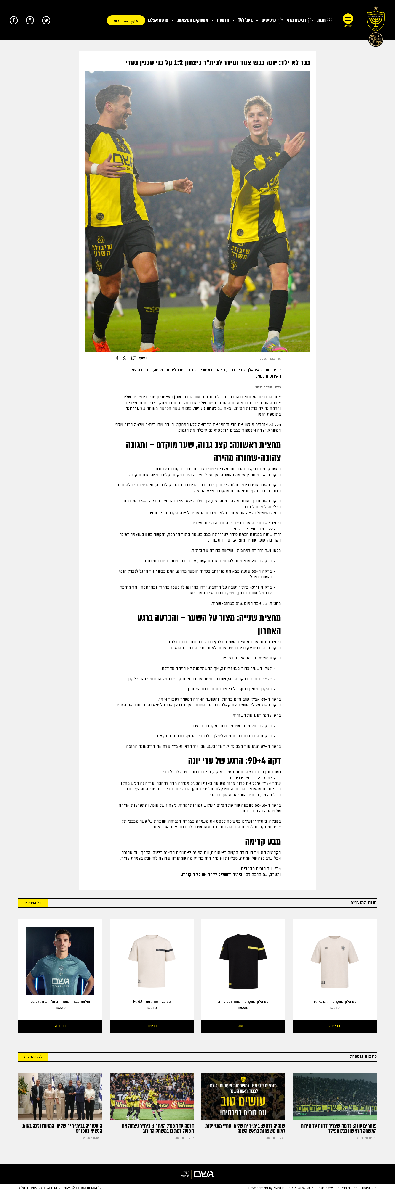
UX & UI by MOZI (301, 1188)
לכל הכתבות (33, 1057)
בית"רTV (245, 20)
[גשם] (197, 1174)
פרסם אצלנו (158, 20)
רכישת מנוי (296, 20)
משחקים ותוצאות (192, 20)
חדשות (223, 20)
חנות (321, 20)
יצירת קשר (326, 1188)
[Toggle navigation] (348, 18)
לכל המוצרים (33, 903)
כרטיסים (269, 20)
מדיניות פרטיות (347, 1188)
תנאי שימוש (369, 1188)
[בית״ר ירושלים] (375, 25)
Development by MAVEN (266, 1188)
